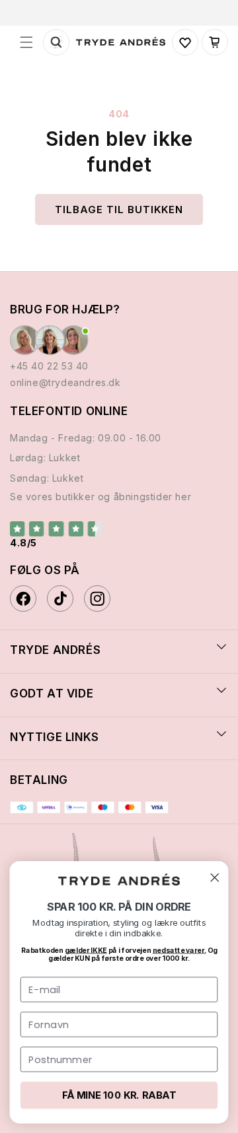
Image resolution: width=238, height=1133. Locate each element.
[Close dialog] (215, 877)
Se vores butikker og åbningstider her (100, 496)
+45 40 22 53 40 (49, 366)
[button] (26, 42)
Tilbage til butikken (119, 209)
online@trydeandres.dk (65, 382)
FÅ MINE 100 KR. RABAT (119, 1095)
